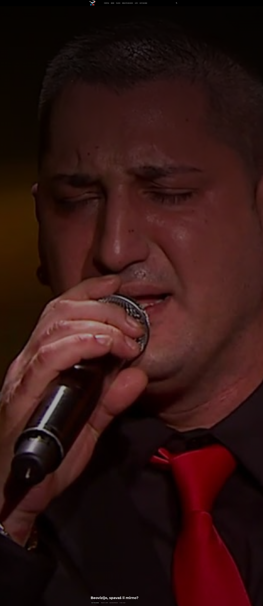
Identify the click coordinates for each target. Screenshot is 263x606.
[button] (176, 3)
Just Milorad (95, 602)
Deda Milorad (114, 602)
